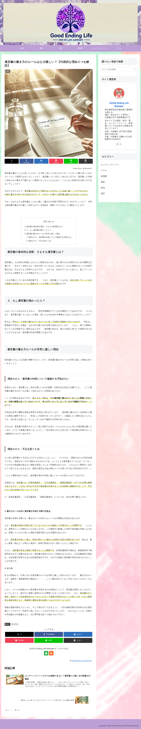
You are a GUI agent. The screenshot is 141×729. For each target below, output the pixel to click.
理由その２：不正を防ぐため (39, 241)
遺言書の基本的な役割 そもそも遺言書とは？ (44, 226)
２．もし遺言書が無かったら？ (38, 230)
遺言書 (16, 624)
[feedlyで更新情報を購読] (46, 653)
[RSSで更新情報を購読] (51, 653)
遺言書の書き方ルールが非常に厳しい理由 (43, 234)
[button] (86, 161)
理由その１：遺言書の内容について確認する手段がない (50, 237)
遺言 (8, 624)
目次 (45, 221)
